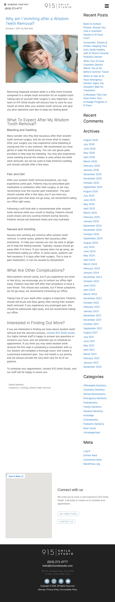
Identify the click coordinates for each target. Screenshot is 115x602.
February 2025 (91, 217)
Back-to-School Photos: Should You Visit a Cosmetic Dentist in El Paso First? (94, 31)
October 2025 (91, 182)
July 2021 (88, 337)
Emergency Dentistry (95, 398)
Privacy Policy (53, 589)
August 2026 (90, 140)
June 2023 (89, 285)
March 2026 (90, 161)
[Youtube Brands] (68, 581)
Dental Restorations (94, 394)
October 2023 (91, 281)
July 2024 (89, 247)
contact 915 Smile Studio (61, 332)
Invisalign (88, 415)
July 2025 (88, 195)
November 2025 (92, 178)
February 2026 (91, 165)
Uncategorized (91, 432)
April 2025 (89, 208)
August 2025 (90, 191)
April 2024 (89, 259)
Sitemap (42, 589)
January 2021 (91, 362)
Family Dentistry (16, 384)
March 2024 (90, 264)
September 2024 (93, 238)
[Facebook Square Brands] (47, 581)
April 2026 (89, 157)
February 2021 (91, 358)
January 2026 (91, 170)
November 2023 (92, 277)
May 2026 (89, 152)
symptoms (14, 387)
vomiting (24, 387)
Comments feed (92, 459)
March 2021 (90, 354)
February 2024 (91, 268)
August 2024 (90, 242)
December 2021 (92, 315)
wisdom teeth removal (39, 387)
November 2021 (92, 319)
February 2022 (91, 306)
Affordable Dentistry (94, 385)
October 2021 (91, 324)
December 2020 (92, 366)
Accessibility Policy (69, 589)
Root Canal (89, 428)
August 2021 (90, 332)
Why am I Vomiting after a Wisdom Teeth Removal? (37, 21)
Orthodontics (90, 419)
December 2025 (92, 174)
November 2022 (92, 298)
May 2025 (89, 204)
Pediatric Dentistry (93, 424)
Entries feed (90, 455)
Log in (86, 451)
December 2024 (92, 225)
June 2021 (89, 341)
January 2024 (91, 272)
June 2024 (89, 251)
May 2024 (89, 255)
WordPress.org (91, 464)
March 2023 (90, 294)
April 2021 (89, 349)
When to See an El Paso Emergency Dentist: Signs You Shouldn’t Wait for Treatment (93, 83)
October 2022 (91, 302)
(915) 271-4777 (57, 562)
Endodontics (90, 402)
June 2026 (89, 148)
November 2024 (92, 229)
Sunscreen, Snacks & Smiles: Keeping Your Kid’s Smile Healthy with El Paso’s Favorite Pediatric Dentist (96, 49)
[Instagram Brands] (54, 581)
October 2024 (91, 234)
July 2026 (89, 144)
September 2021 (92, 328)
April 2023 (89, 289)
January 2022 (91, 311)
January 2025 (91, 221)
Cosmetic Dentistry (94, 389)
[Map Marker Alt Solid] (61, 581)
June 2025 (89, 200)
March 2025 (90, 212)
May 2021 (88, 345)
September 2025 (92, 187)
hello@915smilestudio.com (57, 565)
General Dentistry (93, 411)
